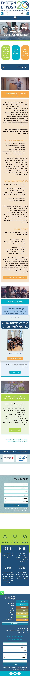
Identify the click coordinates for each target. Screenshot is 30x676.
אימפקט (12, 605)
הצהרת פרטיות (10, 619)
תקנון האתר (11, 617)
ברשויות (24, 607)
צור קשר (12, 610)
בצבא (25, 610)
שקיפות (12, 608)
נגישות (12, 614)
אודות (12, 601)
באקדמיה (23, 604)
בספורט (24, 616)
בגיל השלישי (22, 613)
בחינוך (24, 619)
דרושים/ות (11, 612)
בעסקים (24, 601)
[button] (15, 17)
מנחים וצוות (11, 603)
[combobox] (15, 13)
